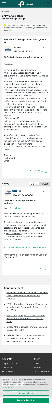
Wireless (7, 11)
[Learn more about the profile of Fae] (8, 192)
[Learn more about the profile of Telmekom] (8, 49)
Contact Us (7, 367)
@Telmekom (14, 208)
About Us (7, 358)
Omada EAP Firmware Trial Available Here (26, 247)
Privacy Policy (8, 371)
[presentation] (7, 49)
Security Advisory (42, 371)
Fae (19, 191)
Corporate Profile (9, 363)
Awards (37, 367)
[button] (4, 4)
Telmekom (17, 47)
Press (37, 358)
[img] (39, 171)
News (36, 363)
